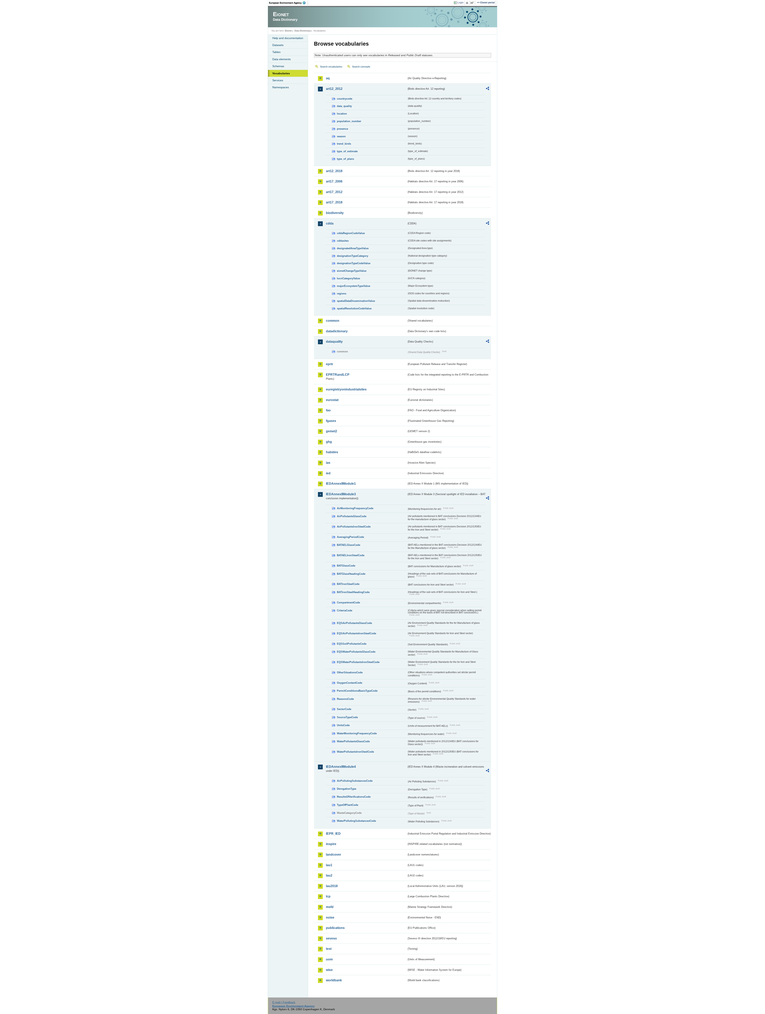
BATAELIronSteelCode (350, 555)
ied (328, 473)
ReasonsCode (345, 698)
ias (328, 462)
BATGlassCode (346, 565)
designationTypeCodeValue (353, 263)
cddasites (343, 240)
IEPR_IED (333, 833)
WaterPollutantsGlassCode (353, 741)
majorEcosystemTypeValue (353, 285)
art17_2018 (334, 202)
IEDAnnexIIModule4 (341, 766)
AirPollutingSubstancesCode (355, 780)
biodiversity (335, 213)
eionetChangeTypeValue (351, 270)
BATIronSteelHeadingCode (353, 592)
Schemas (278, 66)
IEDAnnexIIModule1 (341, 483)
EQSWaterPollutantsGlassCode (356, 651)
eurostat (332, 400)
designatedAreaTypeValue (353, 248)
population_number (349, 121)
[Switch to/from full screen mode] (473, 3)
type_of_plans (345, 158)
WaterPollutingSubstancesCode (356, 820)
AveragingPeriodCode (350, 536)
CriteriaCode (344, 610)
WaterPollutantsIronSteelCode (355, 751)
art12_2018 (334, 171)
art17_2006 (334, 181)
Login (460, 2)
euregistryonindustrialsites (346, 389)
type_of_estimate (347, 151)
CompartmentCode (348, 602)
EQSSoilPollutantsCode (351, 643)
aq (328, 78)
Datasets (277, 45)
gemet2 (331, 431)
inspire (331, 844)
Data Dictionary (302, 30)
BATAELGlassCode (348, 544)
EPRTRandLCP (337, 374)
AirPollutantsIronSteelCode (354, 526)
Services (277, 80)
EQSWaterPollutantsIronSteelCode (358, 662)
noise (330, 917)
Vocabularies (281, 73)
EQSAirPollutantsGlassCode (354, 623)
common (332, 320)
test (329, 948)
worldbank (334, 980)
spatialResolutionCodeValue (354, 308)
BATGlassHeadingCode (351, 573)
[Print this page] (467, 3)
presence (342, 128)
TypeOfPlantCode (347, 804)
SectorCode (344, 709)
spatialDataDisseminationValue (356, 300)
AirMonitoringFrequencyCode (355, 508)
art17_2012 (334, 192)
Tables (276, 52)
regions (341, 293)
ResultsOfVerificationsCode (354, 796)
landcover (333, 854)
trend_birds (344, 143)
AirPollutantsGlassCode (351, 516)
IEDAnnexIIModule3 (341, 494)
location (342, 113)
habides (332, 452)
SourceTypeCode (347, 717)
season (341, 136)
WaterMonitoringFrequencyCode (357, 733)
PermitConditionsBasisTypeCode (357, 690)
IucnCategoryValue (348, 278)
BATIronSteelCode (348, 584)
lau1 (329, 865)
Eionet (288, 30)
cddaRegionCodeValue (351, 233)
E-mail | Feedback (283, 1002)
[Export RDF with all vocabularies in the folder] (487, 89)
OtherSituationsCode (350, 672)
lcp (328, 896)
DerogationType (346, 788)
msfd (329, 907)
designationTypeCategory (352, 255)
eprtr (329, 364)
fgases (331, 421)
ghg (329, 441)
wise (329, 970)
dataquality (334, 341)
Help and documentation (287, 38)
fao (328, 410)
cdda (329, 223)
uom (329, 959)
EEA (288, 3)
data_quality (344, 106)
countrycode (344, 98)
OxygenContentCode (349, 682)
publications (335, 928)
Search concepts (361, 67)
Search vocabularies (331, 67)
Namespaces (280, 87)
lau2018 (332, 886)
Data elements (281, 59)
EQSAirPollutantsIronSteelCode (356, 633)
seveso (331, 938)
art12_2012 (334, 88)
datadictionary (337, 331)
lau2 (329, 875)
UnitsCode (343, 725)
